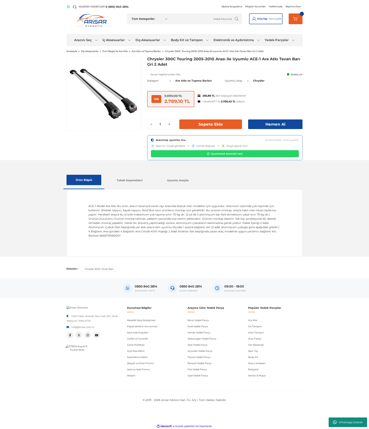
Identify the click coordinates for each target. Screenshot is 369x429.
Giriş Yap (262, 18)
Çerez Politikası (136, 344)
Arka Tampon (256, 332)
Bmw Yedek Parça (198, 320)
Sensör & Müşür (257, 375)
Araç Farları (254, 338)
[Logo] (77, 307)
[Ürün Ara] (236, 18)
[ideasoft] (164, 426)
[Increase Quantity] (169, 124)
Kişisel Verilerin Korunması (142, 326)
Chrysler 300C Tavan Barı (99, 269)
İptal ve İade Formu (138, 369)
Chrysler (258, 80)
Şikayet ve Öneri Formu (140, 363)
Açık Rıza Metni (136, 350)
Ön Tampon (255, 326)
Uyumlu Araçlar (178, 180)
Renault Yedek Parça (199, 363)
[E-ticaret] (184, 426)
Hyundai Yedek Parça (200, 350)
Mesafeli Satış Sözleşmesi (141, 320)
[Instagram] (87, 335)
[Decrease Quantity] (151, 124)
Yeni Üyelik (275, 18)
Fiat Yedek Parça (197, 369)
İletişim (131, 375)
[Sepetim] (296, 18)
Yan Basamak (256, 344)
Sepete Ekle (211, 124)
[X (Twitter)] (78, 335)
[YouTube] (96, 335)
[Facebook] (69, 335)
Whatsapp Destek (351, 422)
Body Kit (253, 357)
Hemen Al (275, 124)
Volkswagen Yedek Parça (202, 338)
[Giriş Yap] (254, 19)
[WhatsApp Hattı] (68, 7)
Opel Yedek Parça (198, 375)
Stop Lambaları (257, 363)
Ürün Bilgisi (84, 180)
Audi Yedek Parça (198, 326)
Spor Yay (253, 350)
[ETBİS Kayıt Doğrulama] (77, 356)
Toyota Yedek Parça (199, 357)
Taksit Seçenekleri (129, 180)
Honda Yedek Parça (199, 332)
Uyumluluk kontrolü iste (227, 153)
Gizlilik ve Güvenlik (137, 338)
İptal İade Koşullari (137, 332)
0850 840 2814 (191, 286)
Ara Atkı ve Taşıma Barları (193, 80)
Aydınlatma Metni (137, 357)
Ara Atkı (252, 320)
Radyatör (253, 369)
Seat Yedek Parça (197, 344)
